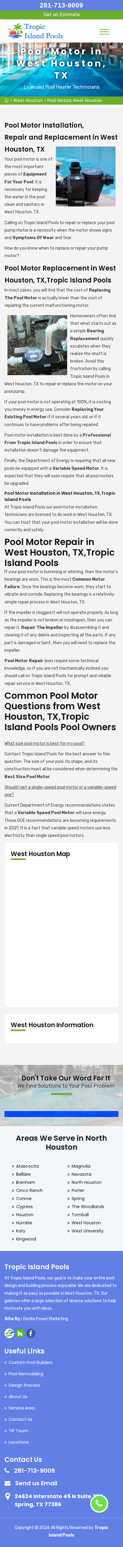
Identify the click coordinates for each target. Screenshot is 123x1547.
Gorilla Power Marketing (45, 1318)
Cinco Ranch (29, 1190)
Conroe (24, 1199)
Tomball (80, 1215)
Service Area (22, 1408)
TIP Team (18, 1431)
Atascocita (27, 1166)
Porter (78, 1190)
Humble (24, 1223)
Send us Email (36, 1483)
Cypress (24, 1207)
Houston (24, 1215)
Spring (78, 1199)
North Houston (87, 1182)
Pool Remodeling (26, 1374)
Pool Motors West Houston (74, 100)
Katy (20, 1231)
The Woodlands (88, 1207)
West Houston (28, 100)
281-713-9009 (61, 5)
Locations (19, 1442)
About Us (18, 1397)
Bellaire (23, 1174)
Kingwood (26, 1239)
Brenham (25, 1182)
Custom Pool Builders (31, 1362)
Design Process (24, 1385)
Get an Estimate (62, 14)
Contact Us (20, 1419)
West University (88, 1231)
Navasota (81, 1174)
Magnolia (81, 1166)
